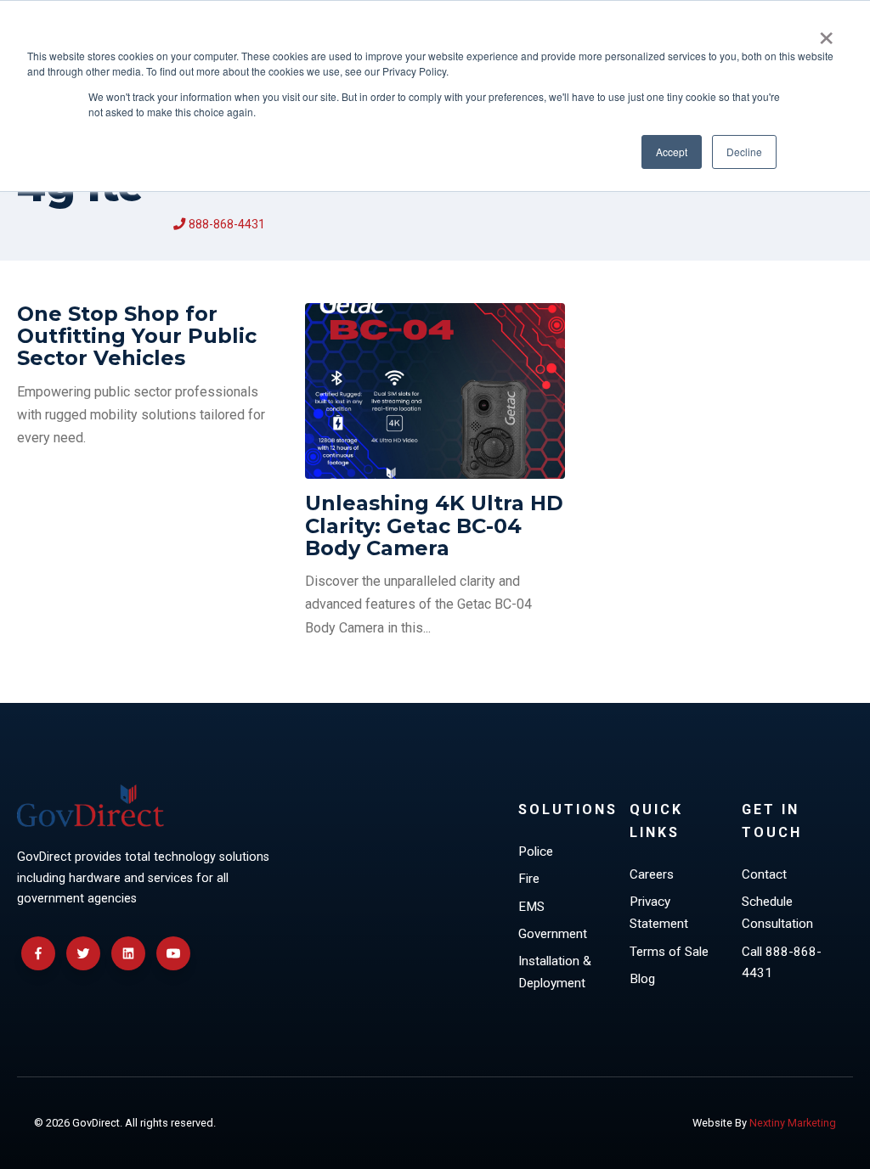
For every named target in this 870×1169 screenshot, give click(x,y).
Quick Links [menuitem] (656, 820)
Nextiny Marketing (792, 1122)
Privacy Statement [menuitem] (659, 912)
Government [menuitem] (552, 933)
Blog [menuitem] (642, 978)
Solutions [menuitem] (567, 809)
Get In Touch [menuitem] (772, 820)
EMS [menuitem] (531, 906)
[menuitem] (220, 225)
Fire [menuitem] (529, 878)
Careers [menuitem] (652, 874)
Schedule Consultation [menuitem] (777, 912)
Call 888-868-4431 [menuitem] (782, 962)
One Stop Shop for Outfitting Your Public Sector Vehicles (137, 336)
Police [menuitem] (535, 851)
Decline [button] (744, 151)
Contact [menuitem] (764, 874)
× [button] (826, 32)
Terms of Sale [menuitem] (669, 951)
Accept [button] (671, 151)
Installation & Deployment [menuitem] (554, 972)
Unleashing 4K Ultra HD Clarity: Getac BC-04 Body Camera (434, 525)
